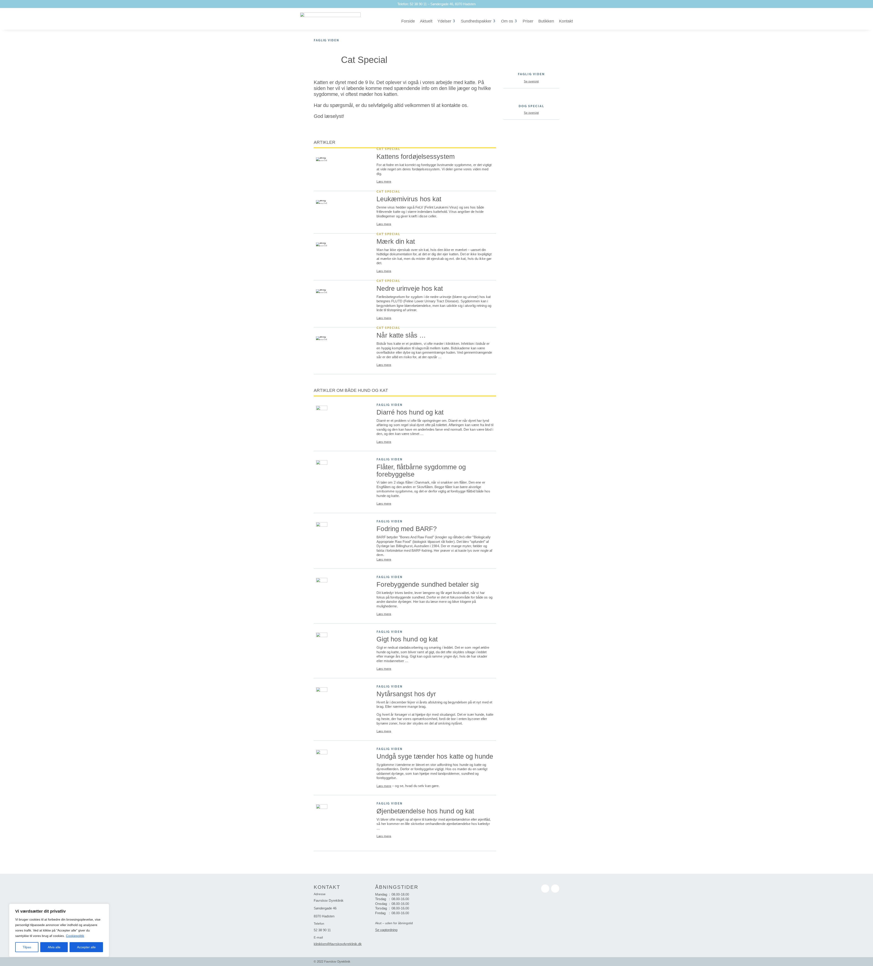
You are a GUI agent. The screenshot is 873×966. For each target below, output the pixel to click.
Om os (507, 21)
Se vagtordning (386, 930)
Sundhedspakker (476, 21)
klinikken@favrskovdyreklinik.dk (338, 944)
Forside (408, 21)
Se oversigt (531, 81)
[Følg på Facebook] (545, 888)
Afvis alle (54, 947)
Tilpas (27, 947)
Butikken (546, 21)
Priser (528, 21)
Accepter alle (86, 947)
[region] (59, 930)
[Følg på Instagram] (555, 888)
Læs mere (383, 181)
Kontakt (566, 21)
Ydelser (444, 21)
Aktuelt (426, 21)
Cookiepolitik (75, 936)
